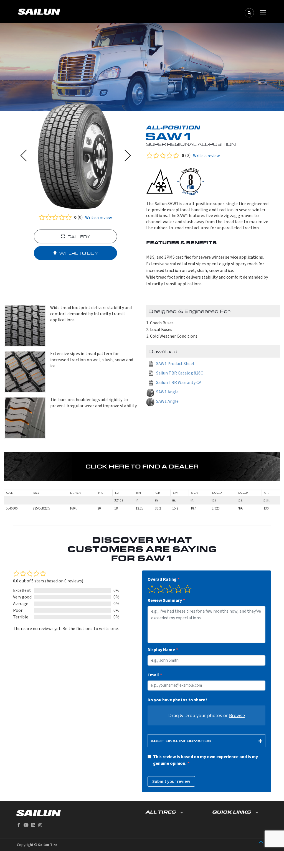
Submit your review (171, 781)
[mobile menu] (263, 12)
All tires (161, 812)
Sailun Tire (47, 845)
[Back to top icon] (261, 842)
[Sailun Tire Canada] (140, 11)
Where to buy (78, 253)
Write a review (98, 218)
